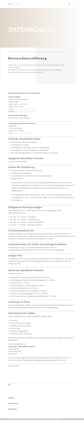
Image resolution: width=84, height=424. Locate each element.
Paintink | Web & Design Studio (48, 418)
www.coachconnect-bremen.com (26, 111)
